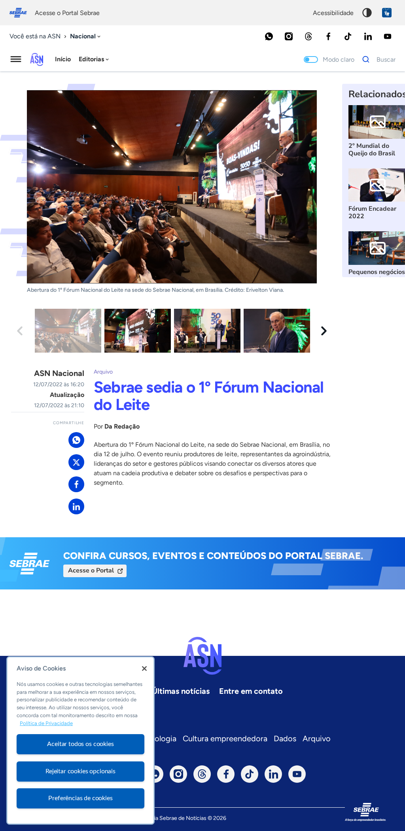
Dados (285, 738)
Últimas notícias (181, 691)
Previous (19, 331)
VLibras (387, 12)
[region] (80, 740)
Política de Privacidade (46, 723)
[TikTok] (348, 36)
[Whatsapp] (269, 36)
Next (324, 331)
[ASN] (202, 656)
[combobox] (86, 36)
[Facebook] (328, 36)
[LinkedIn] (368, 36)
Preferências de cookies (80, 798)
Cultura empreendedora (225, 738)
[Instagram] (289, 36)
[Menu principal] (15, 59)
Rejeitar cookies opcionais (80, 771)
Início (63, 59)
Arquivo (317, 738)
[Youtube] (388, 36)
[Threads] (308, 36)
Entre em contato (251, 691)
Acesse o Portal (91, 570)
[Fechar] (144, 668)
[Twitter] (76, 462)
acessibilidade (333, 13)
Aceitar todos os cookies (80, 744)
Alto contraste (367, 12)
